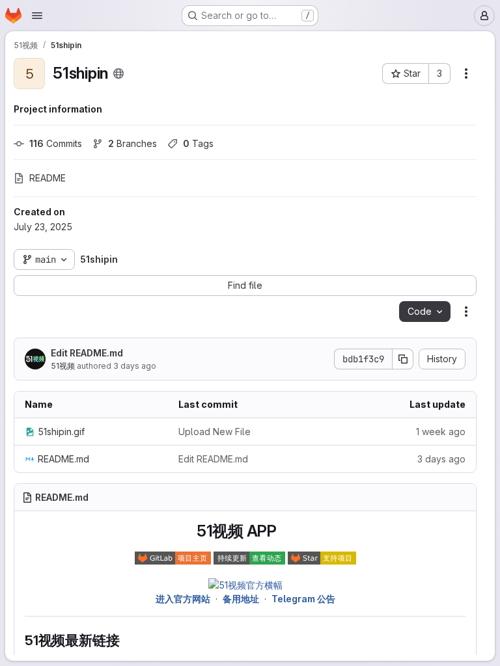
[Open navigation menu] (37, 15)
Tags (198, 143)
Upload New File (214, 431)
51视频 (63, 366)
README (47, 177)
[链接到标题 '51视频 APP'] (285, 531)
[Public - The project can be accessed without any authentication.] (118, 73)
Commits (55, 143)
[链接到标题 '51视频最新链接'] (126, 640)
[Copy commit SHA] (403, 359)
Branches (132, 143)
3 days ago (134, 366)
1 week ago (440, 431)
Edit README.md (87, 352)
